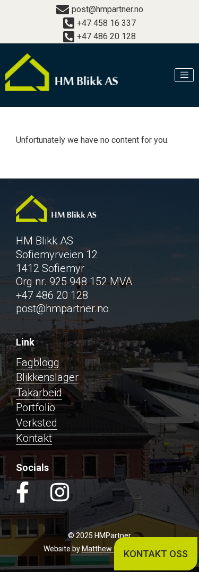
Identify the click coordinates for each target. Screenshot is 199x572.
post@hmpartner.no (107, 9)
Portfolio (35, 407)
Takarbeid (39, 392)
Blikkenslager (47, 377)
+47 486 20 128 (106, 36)
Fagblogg (37, 362)
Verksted (36, 422)
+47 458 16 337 (106, 23)
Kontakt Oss (156, 553)
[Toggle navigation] (184, 75)
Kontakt (34, 438)
